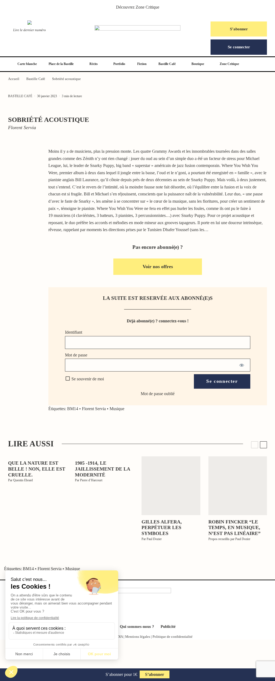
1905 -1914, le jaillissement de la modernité (102, 468)
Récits (93, 64)
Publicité (168, 626)
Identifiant (73, 332)
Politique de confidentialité (173, 637)
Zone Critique (147, 7)
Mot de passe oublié (158, 393)
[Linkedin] (146, 611)
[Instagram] (137, 611)
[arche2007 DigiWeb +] (171, 485)
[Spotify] (154, 611)
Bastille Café (167, 64)
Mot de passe (76, 355)
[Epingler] (25, 181)
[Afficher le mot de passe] (241, 365)
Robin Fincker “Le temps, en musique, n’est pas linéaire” (234, 527)
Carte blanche (27, 64)
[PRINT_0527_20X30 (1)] (237, 485)
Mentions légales (137, 637)
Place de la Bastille (61, 64)
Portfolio (119, 64)
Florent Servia (94, 408)
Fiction (142, 64)
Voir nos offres (158, 266)
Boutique (197, 64)
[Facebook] (120, 611)
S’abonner (239, 29)
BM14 (72, 408)
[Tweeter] (25, 169)
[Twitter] (129, 611)
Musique (117, 408)
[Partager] (25, 156)
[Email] (25, 206)
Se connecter (239, 47)
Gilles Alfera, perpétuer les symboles (162, 527)
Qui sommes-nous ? (137, 626)
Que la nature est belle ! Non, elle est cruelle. (36, 468)
